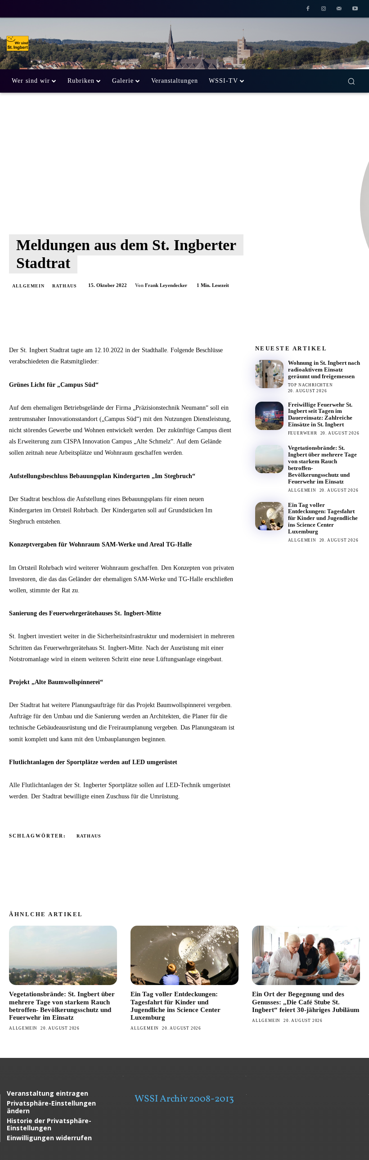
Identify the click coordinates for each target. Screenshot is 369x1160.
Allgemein (28, 285)
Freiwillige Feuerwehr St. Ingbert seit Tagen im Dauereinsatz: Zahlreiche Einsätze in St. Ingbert (320, 414)
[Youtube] (355, 10)
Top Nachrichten (310, 385)
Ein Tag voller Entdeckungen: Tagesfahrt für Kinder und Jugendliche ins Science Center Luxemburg (323, 518)
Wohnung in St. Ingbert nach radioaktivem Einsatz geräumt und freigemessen (324, 369)
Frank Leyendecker (166, 285)
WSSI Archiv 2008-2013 (184, 1099)
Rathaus (64, 285)
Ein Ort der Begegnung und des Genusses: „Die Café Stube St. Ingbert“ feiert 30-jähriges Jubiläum (306, 1001)
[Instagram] (324, 10)
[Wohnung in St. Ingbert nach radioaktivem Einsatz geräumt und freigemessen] (269, 374)
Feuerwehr (302, 433)
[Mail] (339, 10)
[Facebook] (308, 10)
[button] (351, 81)
